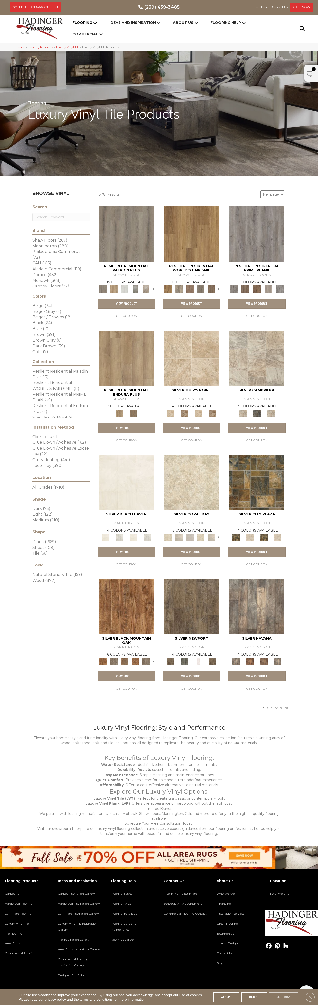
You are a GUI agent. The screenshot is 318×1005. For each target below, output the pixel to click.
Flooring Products (40, 47)
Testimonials (225, 933)
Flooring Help (225, 22)
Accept (226, 997)
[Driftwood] (113, 289)
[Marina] (126, 358)
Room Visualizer (122, 939)
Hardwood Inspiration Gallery (79, 903)
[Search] (299, 28)
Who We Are (226, 893)
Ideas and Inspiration (132, 22)
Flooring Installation (125, 913)
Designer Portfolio (71, 975)
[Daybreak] (178, 537)
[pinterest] (277, 946)
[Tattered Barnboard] (257, 289)
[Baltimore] (191, 234)
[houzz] (286, 946)
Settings (284, 997)
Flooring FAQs (121, 903)
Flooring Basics (121, 893)
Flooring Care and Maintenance (123, 926)
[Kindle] (191, 606)
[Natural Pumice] (191, 358)
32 (286, 708)
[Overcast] (190, 537)
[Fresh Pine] (135, 289)
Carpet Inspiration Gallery (76, 893)
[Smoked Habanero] (250, 661)
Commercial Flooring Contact (185, 913)
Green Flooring (227, 923)
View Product (126, 303)
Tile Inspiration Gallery (74, 939)
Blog (220, 963)
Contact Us (225, 953)
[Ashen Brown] (126, 234)
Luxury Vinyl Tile (67, 47)
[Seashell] (191, 482)
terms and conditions (96, 999)
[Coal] (113, 661)
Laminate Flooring (18, 913)
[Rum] (264, 661)
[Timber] (124, 661)
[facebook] (268, 946)
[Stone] (250, 537)
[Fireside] (126, 606)
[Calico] (256, 482)
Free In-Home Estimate (180, 893)
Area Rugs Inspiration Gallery (79, 949)
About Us (183, 22)
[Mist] (119, 537)
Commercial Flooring (20, 953)
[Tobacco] (256, 606)
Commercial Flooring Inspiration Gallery (73, 962)
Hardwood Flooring (19, 903)
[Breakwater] (126, 482)
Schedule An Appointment (183, 903)
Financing (224, 903)
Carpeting (12, 893)
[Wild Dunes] (133, 413)
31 (281, 708)
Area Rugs (12, 943)
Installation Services (230, 913)
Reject (254, 997)
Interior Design (227, 943)
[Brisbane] (178, 289)
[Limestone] (256, 358)
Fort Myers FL (279, 893)
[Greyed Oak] (256, 234)
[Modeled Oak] (245, 289)
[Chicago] (200, 289)
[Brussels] (190, 289)
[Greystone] (257, 413)
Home (20, 47)
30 (276, 708)
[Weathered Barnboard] (280, 289)
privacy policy (55, 999)
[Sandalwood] (198, 661)
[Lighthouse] (146, 289)
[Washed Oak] (268, 289)
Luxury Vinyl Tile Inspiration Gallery (78, 926)
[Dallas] (211, 289)
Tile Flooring (13, 933)
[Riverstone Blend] (184, 413)
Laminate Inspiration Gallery (78, 913)
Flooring (82, 22)
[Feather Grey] (124, 289)
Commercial (85, 34)
